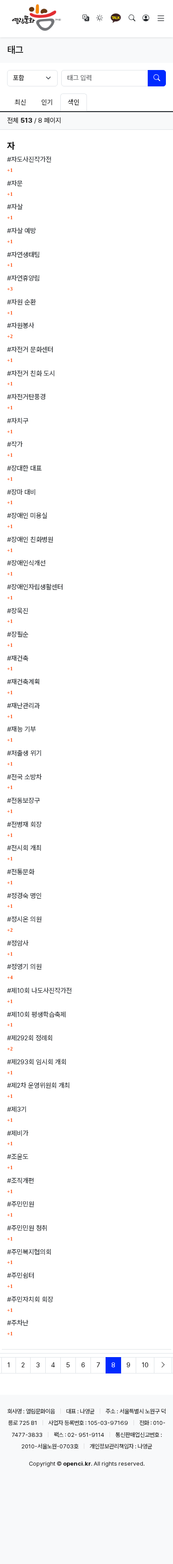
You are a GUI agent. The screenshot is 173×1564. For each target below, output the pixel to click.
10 (145, 1365)
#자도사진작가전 (29, 159)
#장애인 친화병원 (30, 540)
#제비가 (17, 1133)
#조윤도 (17, 1157)
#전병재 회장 (24, 825)
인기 (47, 102)
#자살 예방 (21, 231)
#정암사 (17, 943)
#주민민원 (20, 1204)
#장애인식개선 (26, 563)
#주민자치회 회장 (30, 1299)
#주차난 (17, 1323)
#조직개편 (20, 1181)
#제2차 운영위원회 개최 (38, 1085)
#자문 (15, 183)
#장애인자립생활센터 (35, 587)
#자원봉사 (20, 326)
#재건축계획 (23, 682)
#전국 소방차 (24, 777)
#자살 (15, 207)
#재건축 (17, 658)
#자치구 (17, 421)
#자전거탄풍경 (26, 397)
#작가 (15, 444)
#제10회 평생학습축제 (36, 1015)
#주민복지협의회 (29, 1252)
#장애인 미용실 (27, 516)
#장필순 (17, 634)
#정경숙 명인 (24, 896)
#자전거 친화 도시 (31, 373)
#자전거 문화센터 (30, 350)
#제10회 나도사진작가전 (39, 991)
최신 (20, 102)
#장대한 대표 (24, 468)
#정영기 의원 (24, 967)
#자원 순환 (21, 302)
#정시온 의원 (24, 919)
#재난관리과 (23, 706)
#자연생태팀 (23, 255)
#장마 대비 (21, 492)
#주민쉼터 (20, 1276)
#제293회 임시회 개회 (37, 1062)
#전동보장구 (23, 801)
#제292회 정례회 (30, 1038)
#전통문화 (20, 872)
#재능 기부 (21, 729)
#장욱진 (17, 611)
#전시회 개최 (24, 848)
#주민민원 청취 (27, 1228)
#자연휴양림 (23, 278)
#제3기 (17, 1109)
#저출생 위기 (24, 753)
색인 (73, 102)
